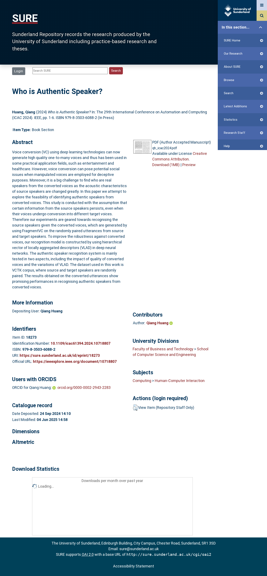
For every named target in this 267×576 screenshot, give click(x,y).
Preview (189, 165)
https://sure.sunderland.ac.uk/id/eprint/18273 (60, 355)
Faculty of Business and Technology (163, 349)
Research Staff (234, 133)
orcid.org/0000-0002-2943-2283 (84, 387)
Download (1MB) (166, 165)
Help (227, 146)
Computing (142, 380)
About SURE (232, 67)
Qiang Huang (157, 323)
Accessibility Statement (133, 566)
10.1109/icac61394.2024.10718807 (80, 343)
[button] (135, 407)
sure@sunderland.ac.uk (139, 549)
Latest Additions (235, 106)
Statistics (230, 119)
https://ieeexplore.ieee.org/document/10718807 (75, 361)
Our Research (233, 53)
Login (18, 71)
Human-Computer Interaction (180, 380)
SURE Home (232, 40)
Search (228, 93)
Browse (229, 80)
